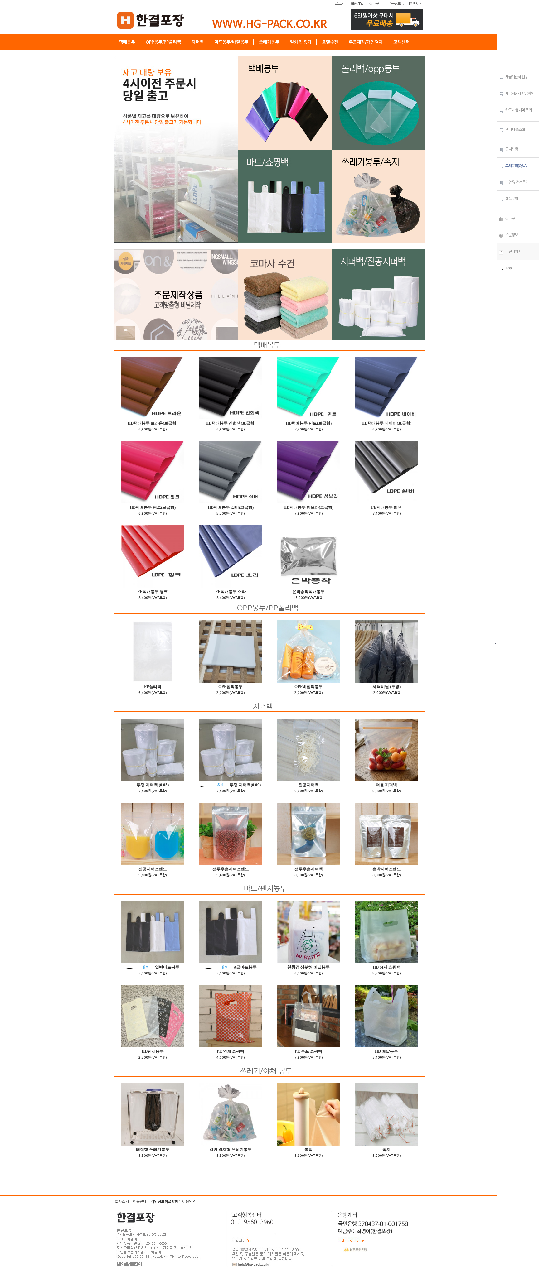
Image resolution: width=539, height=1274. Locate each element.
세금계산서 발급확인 (519, 93)
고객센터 (401, 42)
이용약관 (189, 1202)
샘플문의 (511, 199)
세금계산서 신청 (516, 77)
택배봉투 (127, 42)
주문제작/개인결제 (366, 42)
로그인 (339, 4)
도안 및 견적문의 (516, 182)
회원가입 (357, 4)
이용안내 (140, 1202)
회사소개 (122, 1202)
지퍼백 (198, 42)
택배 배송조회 (515, 130)
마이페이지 (414, 4)
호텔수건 (330, 42)
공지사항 (511, 149)
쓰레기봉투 (269, 42)
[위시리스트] (501, 236)
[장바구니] (501, 219)
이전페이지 (513, 251)
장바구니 (375, 4)
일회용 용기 (300, 42)
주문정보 (394, 4)
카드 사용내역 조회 (518, 110)
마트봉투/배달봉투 (231, 42)
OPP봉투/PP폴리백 (163, 42)
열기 (496, 643)
